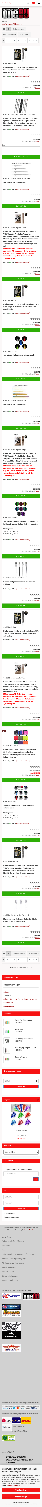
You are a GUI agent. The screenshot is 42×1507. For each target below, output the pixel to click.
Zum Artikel (21, 93)
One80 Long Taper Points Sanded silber (17, 178)
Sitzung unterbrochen (9, 1276)
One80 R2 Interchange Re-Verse (14, 678)
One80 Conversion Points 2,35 (13, 578)
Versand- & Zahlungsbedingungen (14, 1259)
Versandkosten (29, 1230)
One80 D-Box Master (10, 746)
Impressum (6, 1246)
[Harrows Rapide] (21, 1115)
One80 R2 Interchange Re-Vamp (14, 228)
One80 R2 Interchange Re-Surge (14, 450)
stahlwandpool (8, 1006)
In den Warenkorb (21, 157)
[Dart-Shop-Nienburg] (5, 3)
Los (36, 1179)
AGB (3, 1250)
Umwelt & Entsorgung (10, 1267)
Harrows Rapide (21, 1131)
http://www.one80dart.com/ (12, 24)
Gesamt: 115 (8, 1003)
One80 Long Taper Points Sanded (15, 400)
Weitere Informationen (21, 1502)
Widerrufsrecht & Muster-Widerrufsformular (18, 1254)
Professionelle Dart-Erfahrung (13, 1241)
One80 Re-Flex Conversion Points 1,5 (16, 915)
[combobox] (18, 29)
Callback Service (8, 1272)
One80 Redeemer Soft (10, 862)
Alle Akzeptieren (21, 1490)
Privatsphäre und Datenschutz (13, 1263)
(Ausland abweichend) (23, 76)
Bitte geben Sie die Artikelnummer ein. (17, 1170)
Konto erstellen (9, 1214)
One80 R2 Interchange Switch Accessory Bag (19, 114)
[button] (4, 29)
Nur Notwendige (21, 1497)
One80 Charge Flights (10, 351)
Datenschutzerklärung (14, 1485)
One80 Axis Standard (10, 517)
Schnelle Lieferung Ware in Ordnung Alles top (20, 999)
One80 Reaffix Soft (9, 63)
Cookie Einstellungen (10, 1280)
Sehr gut (6, 992)
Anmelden (21, 1086)
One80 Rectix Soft (9, 627)
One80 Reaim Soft (9, 300)
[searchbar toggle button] (28, 3)
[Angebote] (38, 1099)
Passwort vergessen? (11, 1217)
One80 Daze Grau (9, 801)
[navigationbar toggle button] (39, 3)
